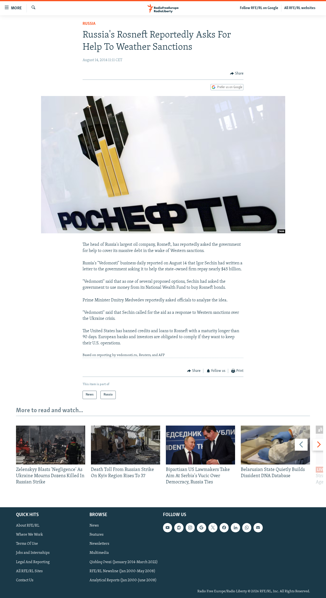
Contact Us (24, 580)
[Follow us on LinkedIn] (235, 527)
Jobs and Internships (33, 553)
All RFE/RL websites (299, 8)
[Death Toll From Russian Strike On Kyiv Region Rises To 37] (125, 445)
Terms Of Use (27, 544)
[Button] (236, 73)
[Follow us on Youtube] (167, 527)
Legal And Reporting (33, 562)
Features (96, 535)
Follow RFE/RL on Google (259, 8)
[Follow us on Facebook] (224, 527)
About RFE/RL (27, 526)
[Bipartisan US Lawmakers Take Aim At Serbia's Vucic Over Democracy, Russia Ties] (200, 445)
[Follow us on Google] (201, 527)
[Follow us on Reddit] (178, 527)
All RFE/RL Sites (29, 571)
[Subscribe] (258, 527)
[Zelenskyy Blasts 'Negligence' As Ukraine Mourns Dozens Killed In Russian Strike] (50, 445)
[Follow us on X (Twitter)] (212, 527)
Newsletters (99, 544)
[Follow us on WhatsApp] (246, 527)
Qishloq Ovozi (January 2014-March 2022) (123, 562)
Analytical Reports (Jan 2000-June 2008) (123, 580)
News (94, 526)
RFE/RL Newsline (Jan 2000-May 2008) (122, 571)
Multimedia (99, 553)
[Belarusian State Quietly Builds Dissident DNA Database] (275, 445)
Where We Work (29, 535)
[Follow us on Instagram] (190, 527)
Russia (89, 24)
